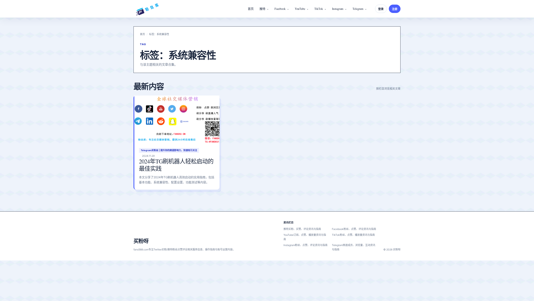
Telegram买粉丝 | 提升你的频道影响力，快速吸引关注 (169, 150)
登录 (381, 8)
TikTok (318, 9)
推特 (262, 9)
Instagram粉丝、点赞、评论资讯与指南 (305, 245)
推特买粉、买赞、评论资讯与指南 (302, 229)
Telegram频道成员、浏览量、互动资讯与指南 (353, 247)
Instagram (338, 9)
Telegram (358, 9)
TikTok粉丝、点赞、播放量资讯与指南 (353, 234)
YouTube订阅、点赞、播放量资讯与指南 (304, 237)
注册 (394, 8)
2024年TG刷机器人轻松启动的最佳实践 (176, 164)
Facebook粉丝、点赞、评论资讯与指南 (354, 229)
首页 (251, 9)
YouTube (300, 9)
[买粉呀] (147, 9)
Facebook (280, 9)
